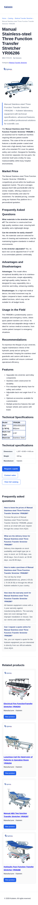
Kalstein (8, 7)
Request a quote (11, 469)
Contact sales (10, 475)
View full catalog (11, 482)
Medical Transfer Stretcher (18, 62)
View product (10, 717)
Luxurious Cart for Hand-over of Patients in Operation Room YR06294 (18, 760)
